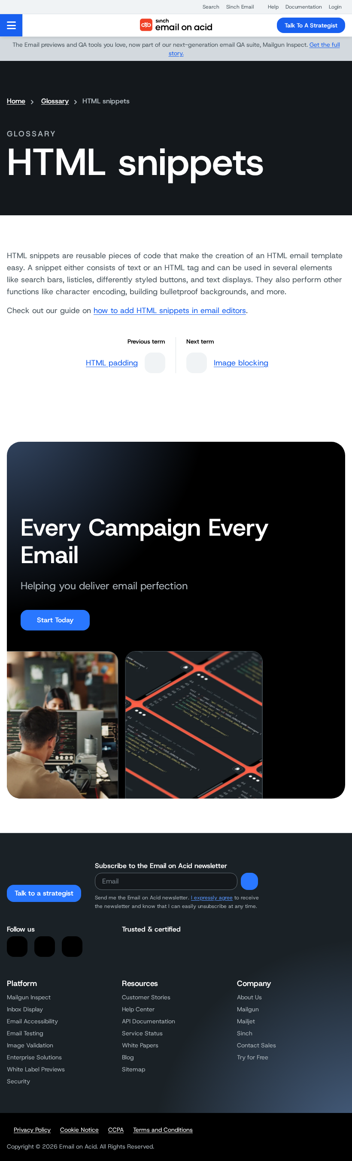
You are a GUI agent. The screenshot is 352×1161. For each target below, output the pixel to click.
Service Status (142, 1033)
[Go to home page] (176, 25)
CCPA (116, 1130)
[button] (207, 7)
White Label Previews (36, 1069)
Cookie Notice (79, 1130)
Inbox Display (25, 1009)
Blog (128, 1057)
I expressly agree (212, 897)
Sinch (244, 1033)
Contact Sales (256, 1045)
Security (18, 1081)
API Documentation (148, 1021)
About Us (249, 997)
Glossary (55, 101)
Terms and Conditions (163, 1130)
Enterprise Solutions (34, 1057)
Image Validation (30, 1045)
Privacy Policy (32, 1130)
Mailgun (248, 1009)
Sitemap (133, 1069)
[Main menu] (11, 25)
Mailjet (246, 1021)
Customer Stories (146, 997)
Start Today (55, 619)
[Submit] (249, 881)
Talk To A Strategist (311, 25)
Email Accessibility (32, 1021)
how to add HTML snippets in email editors (170, 310)
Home (16, 101)
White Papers (140, 1045)
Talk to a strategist (44, 893)
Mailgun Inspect (29, 997)
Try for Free (252, 1057)
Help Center (138, 1009)
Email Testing (25, 1033)
